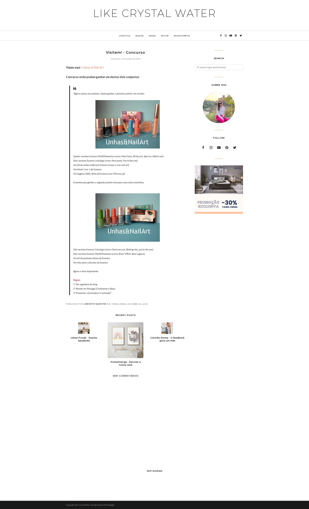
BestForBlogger (108, 505)
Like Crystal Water (154, 13)
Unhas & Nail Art (93, 67)
